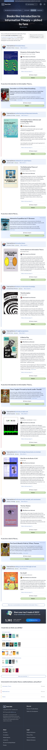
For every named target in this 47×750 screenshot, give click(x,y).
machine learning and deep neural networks (26, 113)
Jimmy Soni (24, 339)
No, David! (23, 573)
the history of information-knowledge (25, 286)
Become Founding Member (9, 742)
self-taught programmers (21, 331)
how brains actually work (21, 411)
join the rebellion (35, 37)
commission (32, 36)
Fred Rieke (24, 419)
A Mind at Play (24, 337)
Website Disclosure (31, 740)
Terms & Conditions (31, 737)
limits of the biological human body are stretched (28, 452)
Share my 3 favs (33, 620)
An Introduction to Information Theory (32, 249)
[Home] (7, 4)
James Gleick (24, 294)
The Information (25, 293)
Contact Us (5, 740)
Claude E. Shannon (25, 170)
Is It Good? (26, 10)
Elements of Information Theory (30, 52)
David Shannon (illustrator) (27, 574)
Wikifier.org (13, 712)
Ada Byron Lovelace (6, 640)
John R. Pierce (24, 27)
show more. (20, 100)
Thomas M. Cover (25, 54)
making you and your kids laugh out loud (25, 566)
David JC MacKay (25, 123)
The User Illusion (25, 506)
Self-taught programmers (7, 666)
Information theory (6, 632)
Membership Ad (42, 87)
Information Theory (6, 686)
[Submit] (26, 4)
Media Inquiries (6, 737)
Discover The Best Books (32, 708)
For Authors (6, 735)
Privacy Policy (30, 735)
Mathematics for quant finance (8, 649)
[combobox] (31, 4)
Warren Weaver (32, 170)
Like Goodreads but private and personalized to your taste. (27, 1)
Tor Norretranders (25, 507)
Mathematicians (6, 691)
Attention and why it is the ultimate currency (11, 658)
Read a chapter (34, 74)
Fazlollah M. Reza (25, 251)
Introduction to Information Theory (13, 10)
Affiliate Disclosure (31, 732)
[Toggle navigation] (44, 4)
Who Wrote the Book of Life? (29, 458)
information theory (20, 45)
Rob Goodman (29, 339)
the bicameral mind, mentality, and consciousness (27, 499)
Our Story (5, 732)
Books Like (33, 10)
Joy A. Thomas (32, 54)
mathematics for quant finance (23, 160)
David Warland (29, 419)
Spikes (22, 418)
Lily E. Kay (24, 460)
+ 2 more (34, 419)
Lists (39, 10)
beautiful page (21, 614)
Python (4, 696)
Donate (5, 745)
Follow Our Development (32, 711)
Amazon (33, 77)
